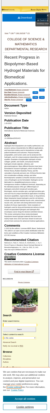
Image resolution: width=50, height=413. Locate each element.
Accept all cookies (25, 398)
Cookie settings (14, 387)
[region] (25, 390)
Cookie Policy (17, 390)
